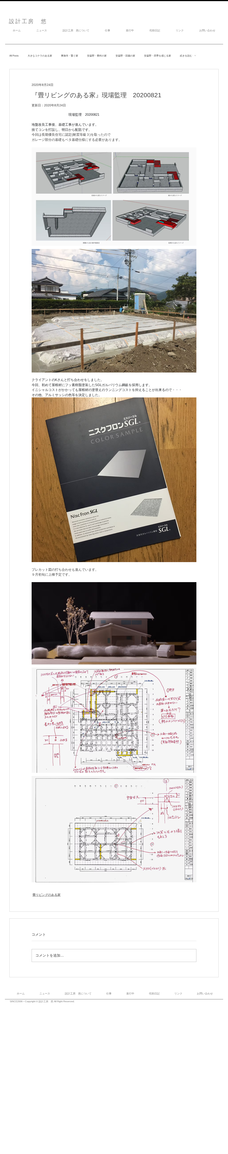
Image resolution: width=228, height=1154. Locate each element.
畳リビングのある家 (47, 895)
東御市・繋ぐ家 (69, 55)
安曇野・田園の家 (125, 55)
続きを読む (186, 55)
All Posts (14, 55)
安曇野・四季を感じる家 (157, 55)
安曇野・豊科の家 (97, 55)
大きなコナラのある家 (40, 55)
